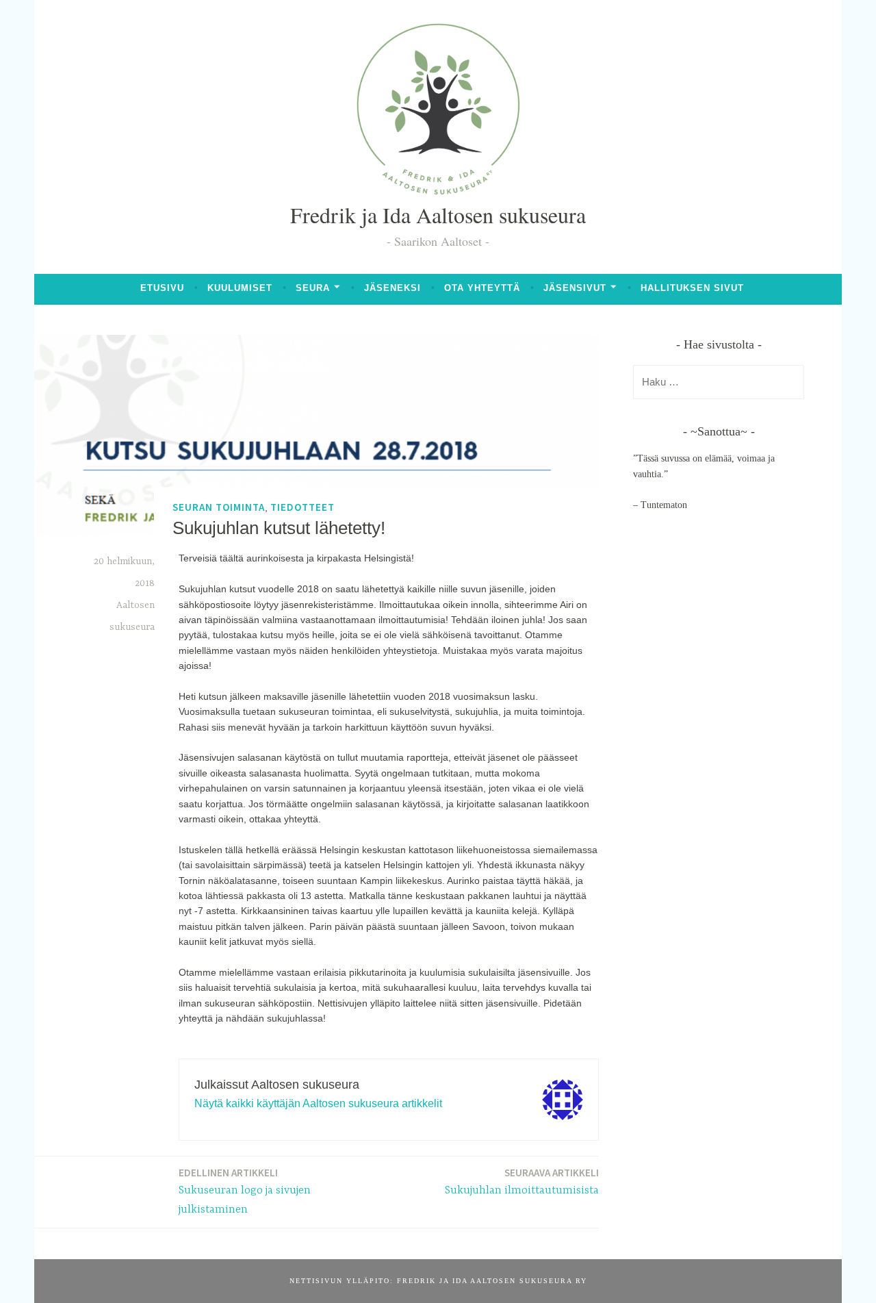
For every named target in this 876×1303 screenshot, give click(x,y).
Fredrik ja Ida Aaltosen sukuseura (438, 214)
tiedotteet (302, 507)
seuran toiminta (218, 507)
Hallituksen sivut (692, 288)
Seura (313, 288)
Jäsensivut (574, 288)
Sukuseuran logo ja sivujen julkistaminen (245, 1191)
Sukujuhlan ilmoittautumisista (522, 1181)
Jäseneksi (392, 288)
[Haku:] (718, 382)
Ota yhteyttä (482, 288)
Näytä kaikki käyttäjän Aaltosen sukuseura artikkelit (318, 1103)
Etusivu (162, 288)
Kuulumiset (239, 288)
